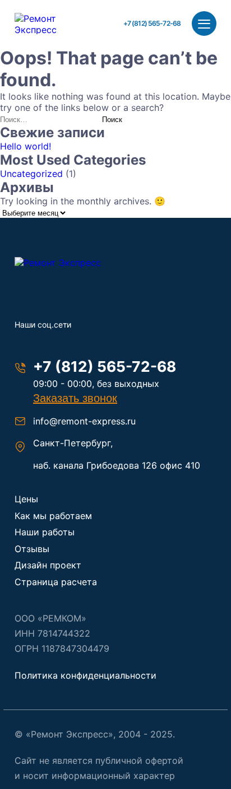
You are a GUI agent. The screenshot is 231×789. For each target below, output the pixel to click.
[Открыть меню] (204, 23)
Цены (26, 499)
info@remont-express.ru (84, 421)
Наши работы (45, 532)
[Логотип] (71, 262)
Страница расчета (56, 581)
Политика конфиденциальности (85, 675)
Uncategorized (31, 173)
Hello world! (25, 146)
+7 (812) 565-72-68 (152, 23)
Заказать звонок (75, 398)
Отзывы (32, 548)
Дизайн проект (48, 565)
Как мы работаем (53, 515)
